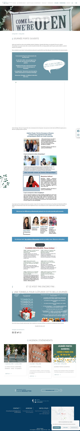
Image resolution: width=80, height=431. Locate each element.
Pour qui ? (44, 2)
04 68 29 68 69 (17, 412)
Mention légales (40, 428)
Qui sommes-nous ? (21, 2)
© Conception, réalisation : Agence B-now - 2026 (40, 429)
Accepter (56, 427)
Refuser (65, 427)
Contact (68, 2)
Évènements (50, 2)
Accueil (14, 2)
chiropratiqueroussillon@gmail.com (13, 411)
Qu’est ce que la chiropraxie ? (34, 2)
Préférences (74, 427)
